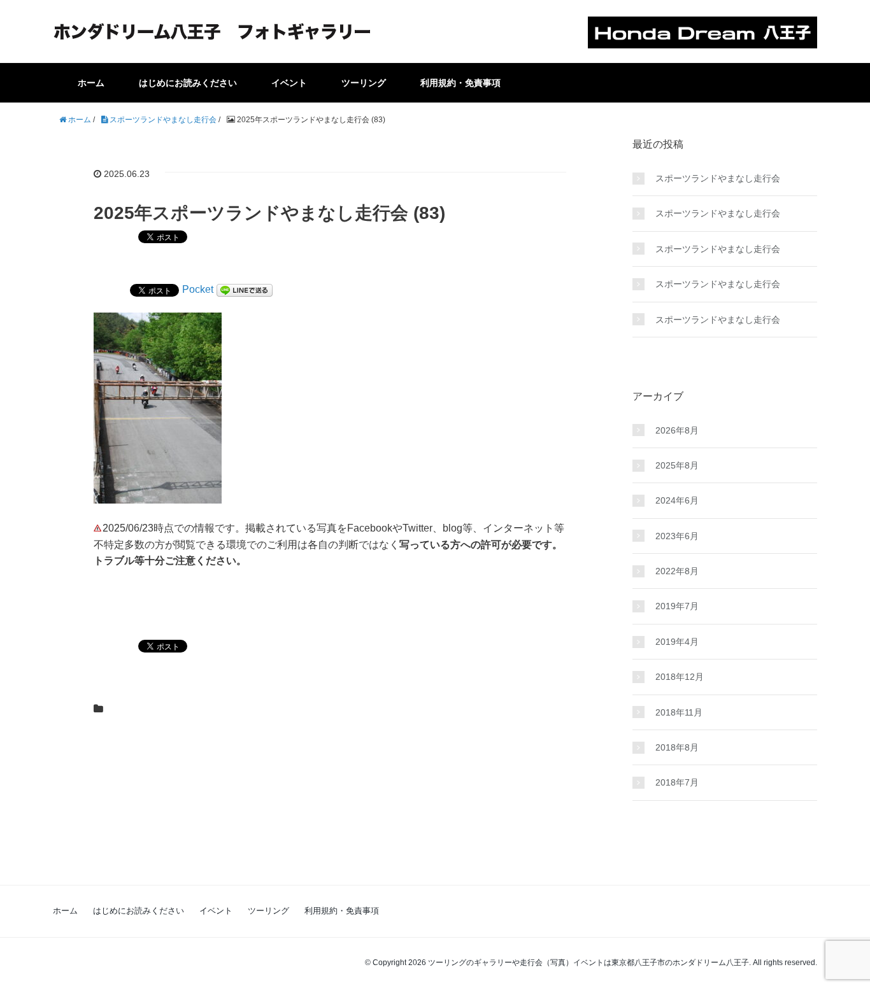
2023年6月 (677, 536)
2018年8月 (677, 747)
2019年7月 (677, 606)
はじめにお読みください (188, 83)
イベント (289, 83)
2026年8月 (677, 430)
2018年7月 (677, 782)
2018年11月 (678, 712)
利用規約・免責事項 (460, 83)
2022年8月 (677, 571)
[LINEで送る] (245, 289)
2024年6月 (677, 500)
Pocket (197, 289)
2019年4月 (677, 642)
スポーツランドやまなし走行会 (717, 178)
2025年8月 (677, 465)
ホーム (91, 83)
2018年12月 (679, 677)
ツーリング (363, 83)
